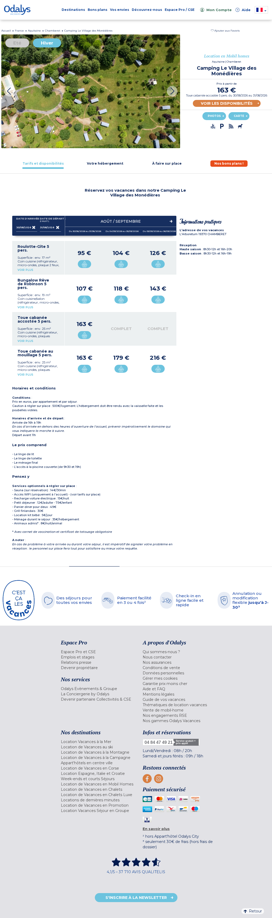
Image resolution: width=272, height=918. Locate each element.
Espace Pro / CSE (179, 10)
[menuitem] (98, 652)
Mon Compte (219, 10)
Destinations (73, 10)
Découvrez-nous (147, 10)
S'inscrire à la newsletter (136, 897)
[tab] (43, 163)
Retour (255, 911)
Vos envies (119, 10)
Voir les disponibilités (227, 103)
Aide (243, 10)
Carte (239, 116)
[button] (225, 30)
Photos (214, 116)
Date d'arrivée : (26, 218)
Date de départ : (50, 219)
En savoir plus (156, 829)
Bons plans (97, 10)
